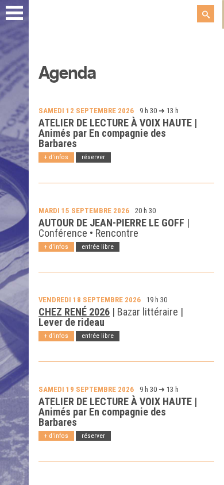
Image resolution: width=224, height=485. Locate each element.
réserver (93, 157)
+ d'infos (56, 157)
